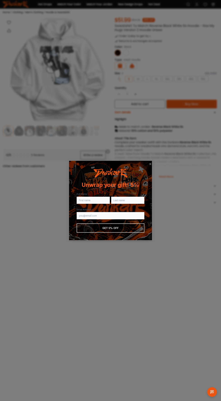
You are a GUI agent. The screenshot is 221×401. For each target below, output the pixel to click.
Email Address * (85, 209)
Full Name (82, 194)
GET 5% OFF (110, 228)
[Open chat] (212, 392)
